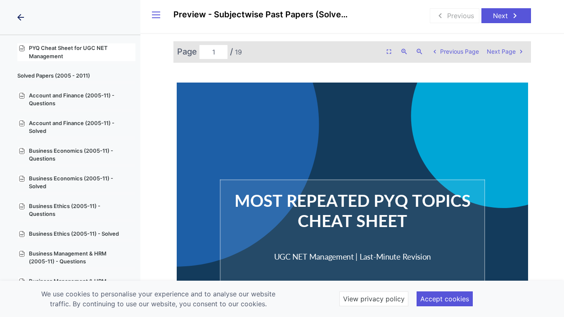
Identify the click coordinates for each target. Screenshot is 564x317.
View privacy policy (374, 299)
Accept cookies (444, 299)
